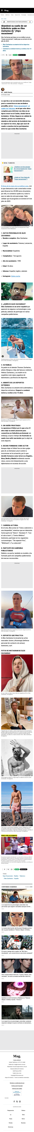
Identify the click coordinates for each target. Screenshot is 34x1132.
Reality (16, 876)
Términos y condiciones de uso (17, 1083)
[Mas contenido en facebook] (14, 1101)
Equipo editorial (17, 1060)
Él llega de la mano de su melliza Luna (14, 186)
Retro (23, 1118)
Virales (10, 1123)
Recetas (23, 1123)
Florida (2, 14)
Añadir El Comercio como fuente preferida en (17, 21)
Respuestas (11, 1110)
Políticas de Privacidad (17, 1085)
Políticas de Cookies (17, 1088)
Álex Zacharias (8, 878)
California (7, 14)
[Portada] (17, 1058)
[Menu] (2, 10)
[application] (17, 846)
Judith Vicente (8, 92)
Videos (23, 1110)
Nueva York (17, 14)
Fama (10, 1118)
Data (23, 1114)
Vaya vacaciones (8, 876)
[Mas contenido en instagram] (19, 1101)
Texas (12, 14)
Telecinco (22, 876)
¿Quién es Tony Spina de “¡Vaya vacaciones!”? (21, 178)
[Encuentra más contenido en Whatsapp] (10, 55)
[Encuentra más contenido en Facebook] (3, 55)
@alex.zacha (15, 276)
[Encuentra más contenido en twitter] (6, 55)
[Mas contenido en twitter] (17, 1101)
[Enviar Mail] (2, 92)
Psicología (23, 14)
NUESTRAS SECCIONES (17, 1106)
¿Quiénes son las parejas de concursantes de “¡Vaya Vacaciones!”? (22, 168)
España (16, 878)
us (10, 1114)
